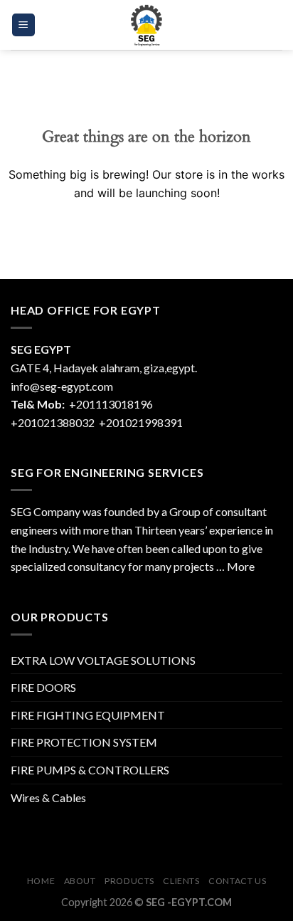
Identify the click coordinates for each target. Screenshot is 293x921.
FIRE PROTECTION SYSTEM (84, 742)
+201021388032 (53, 422)
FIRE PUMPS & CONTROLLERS (90, 770)
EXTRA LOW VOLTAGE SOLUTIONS (103, 660)
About (80, 880)
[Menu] (24, 25)
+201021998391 (141, 422)
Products (129, 880)
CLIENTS (181, 880)
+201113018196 (112, 404)
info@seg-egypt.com (62, 386)
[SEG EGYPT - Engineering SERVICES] (146, 25)
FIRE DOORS (43, 687)
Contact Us (237, 880)
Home (41, 880)
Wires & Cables (48, 797)
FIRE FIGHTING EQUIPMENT (88, 715)
